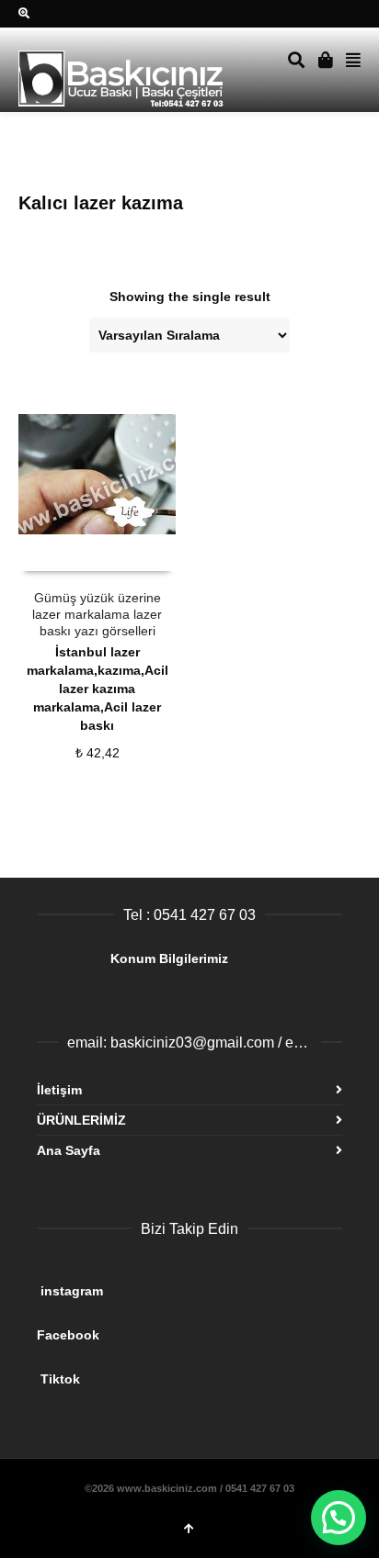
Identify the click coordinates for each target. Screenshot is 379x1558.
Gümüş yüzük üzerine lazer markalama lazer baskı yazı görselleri (97, 614)
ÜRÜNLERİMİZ (81, 1120)
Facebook (178, 1327)
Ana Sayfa (68, 1150)
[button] (338, 1517)
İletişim (59, 1089)
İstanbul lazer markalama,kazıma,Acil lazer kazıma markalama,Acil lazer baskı (97, 688)
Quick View (59, 553)
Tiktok (182, 1371)
